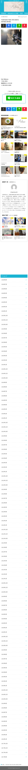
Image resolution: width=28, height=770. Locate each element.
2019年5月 (4, 668)
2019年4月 (4, 672)
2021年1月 (4, 578)
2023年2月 (4, 467)
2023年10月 (4, 431)
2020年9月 (4, 596)
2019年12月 (4, 636)
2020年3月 (4, 623)
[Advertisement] (14, 61)
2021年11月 (4, 534)
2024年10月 (4, 378)
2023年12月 (4, 422)
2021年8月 (4, 547)
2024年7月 (4, 391)
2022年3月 (4, 516)
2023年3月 (4, 462)
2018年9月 (4, 703)
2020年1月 (4, 632)
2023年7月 (4, 445)
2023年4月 (4, 458)
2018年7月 (4, 712)
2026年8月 (4, 280)
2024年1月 (4, 418)
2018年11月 (4, 694)
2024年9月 (4, 382)
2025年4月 (4, 351)
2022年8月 (4, 494)
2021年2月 (4, 574)
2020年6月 (4, 610)
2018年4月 (4, 725)
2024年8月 (4, 387)
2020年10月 (4, 592)
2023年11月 (4, 427)
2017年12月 (4, 743)
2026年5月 (4, 293)
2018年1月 (4, 739)
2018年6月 (4, 717)
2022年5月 (4, 507)
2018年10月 (4, 699)
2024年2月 (4, 413)
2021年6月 (4, 556)
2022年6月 (4, 503)
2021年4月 (4, 565)
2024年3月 (4, 409)
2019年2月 (4, 681)
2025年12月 (4, 315)
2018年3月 (4, 730)
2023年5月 (4, 454)
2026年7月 (4, 284)
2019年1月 (4, 685)
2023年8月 (4, 440)
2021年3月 (4, 569)
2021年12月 (4, 529)
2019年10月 (4, 645)
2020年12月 (4, 583)
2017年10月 (4, 752)
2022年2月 (4, 520)
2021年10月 (4, 538)
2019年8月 (4, 654)
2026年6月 (4, 289)
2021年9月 (4, 543)
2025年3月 (4, 355)
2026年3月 (4, 302)
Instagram (3, 13)
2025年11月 (4, 320)
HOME (3, 764)
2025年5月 (4, 347)
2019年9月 (4, 650)
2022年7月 (4, 498)
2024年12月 (4, 369)
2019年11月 (4, 641)
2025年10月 (4, 324)
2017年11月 (4, 748)
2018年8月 (4, 708)
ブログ (21, 13)
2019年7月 (4, 659)
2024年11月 (4, 373)
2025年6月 (4, 342)
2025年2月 (4, 360)
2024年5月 (4, 400)
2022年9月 (4, 489)
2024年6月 (4, 396)
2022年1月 (4, 525)
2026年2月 (4, 306)
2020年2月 (4, 627)
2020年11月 (4, 587)
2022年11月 (4, 480)
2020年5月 (4, 614)
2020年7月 (4, 605)
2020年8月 (4, 601)
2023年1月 (4, 471)
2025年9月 (4, 329)
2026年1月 (4, 311)
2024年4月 (4, 404)
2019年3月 (4, 676)
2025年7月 (4, 338)
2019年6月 (4, 663)
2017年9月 (4, 757)
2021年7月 (4, 552)
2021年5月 (4, 561)
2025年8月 (4, 333)
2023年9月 (4, 436)
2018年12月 (4, 690)
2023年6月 (4, 449)
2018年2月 (4, 734)
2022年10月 (4, 485)
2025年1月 (4, 364)
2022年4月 (4, 511)
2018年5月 (4, 721)
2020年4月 (4, 618)
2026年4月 (4, 297)
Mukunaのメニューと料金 (13, 13)
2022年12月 (4, 476)
